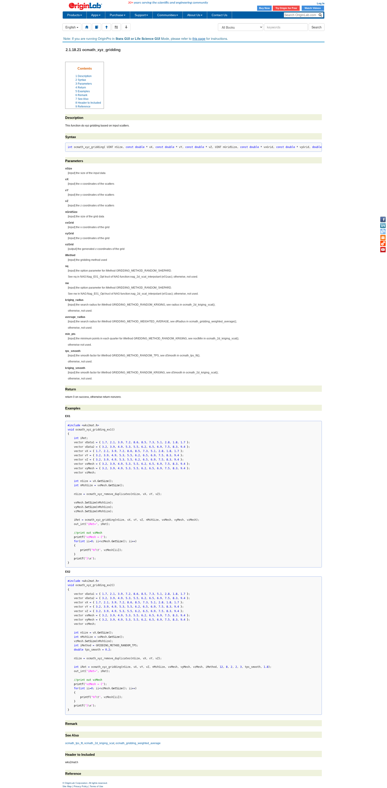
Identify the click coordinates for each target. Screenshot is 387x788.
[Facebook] (383, 219)
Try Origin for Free (286, 8)
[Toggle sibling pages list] (116, 27)
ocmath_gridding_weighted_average (138, 743)
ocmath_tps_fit (74, 743)
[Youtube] (383, 250)
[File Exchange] (383, 243)
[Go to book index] (96, 27)
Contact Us (219, 15)
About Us (193, 15)
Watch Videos (313, 8)
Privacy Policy (81, 786)
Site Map (67, 786)
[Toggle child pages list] (126, 27)
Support (140, 15)
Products (73, 15)
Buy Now (264, 8)
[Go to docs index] (86, 27)
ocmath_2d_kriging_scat (99, 743)
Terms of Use (96, 786)
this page (198, 38)
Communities (166, 15)
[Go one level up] (106, 27)
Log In (321, 3)
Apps (94, 15)
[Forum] (383, 237)
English (71, 27)
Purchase (116, 15)
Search (317, 27)
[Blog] (383, 231)
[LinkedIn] (383, 225)
